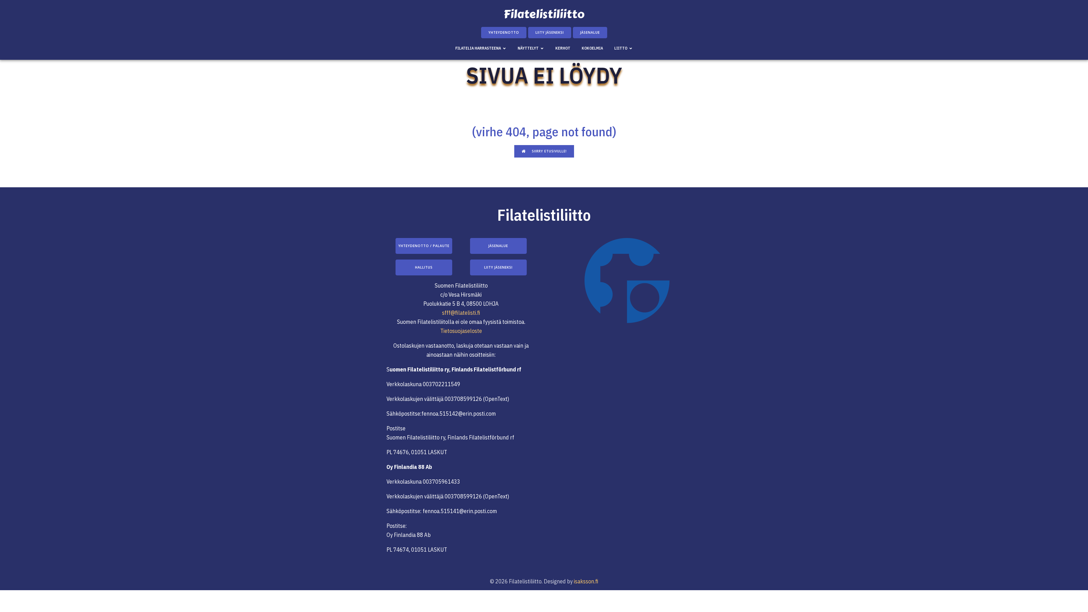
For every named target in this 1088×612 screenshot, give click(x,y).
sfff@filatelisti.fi (461, 312)
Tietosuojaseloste (461, 331)
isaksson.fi (586, 581)
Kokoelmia (592, 48)
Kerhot (562, 48)
